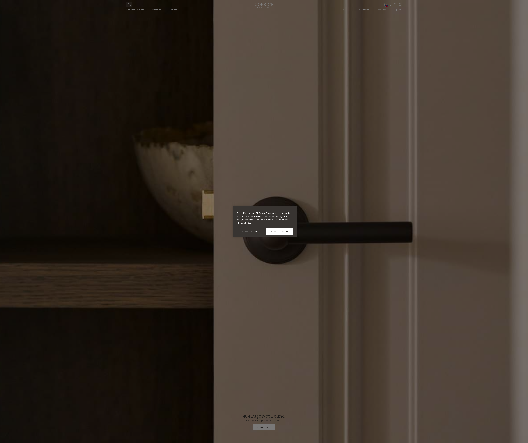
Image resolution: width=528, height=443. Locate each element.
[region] (265, 221)
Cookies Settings (250, 231)
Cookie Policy (244, 223)
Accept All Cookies (279, 231)
